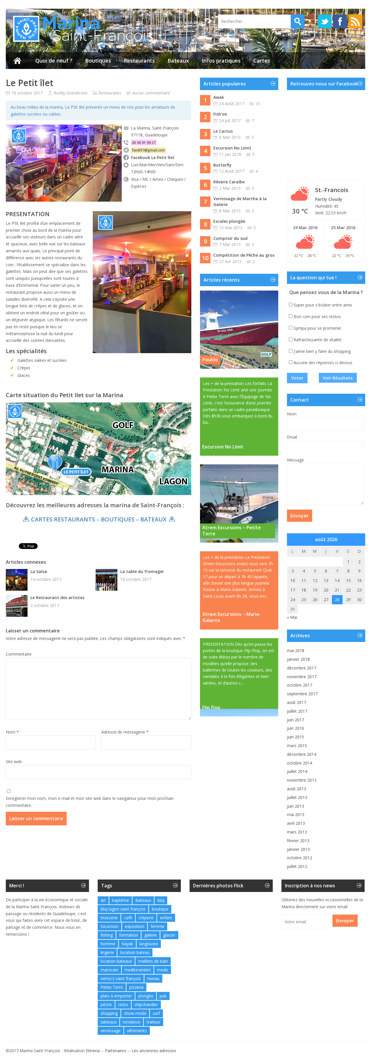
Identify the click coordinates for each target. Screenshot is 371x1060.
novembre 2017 (302, 676)
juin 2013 (295, 806)
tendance (131, 1022)
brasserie (109, 917)
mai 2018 (295, 650)
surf (156, 1013)
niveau (153, 978)
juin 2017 (295, 720)
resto (123, 1004)
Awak (218, 97)
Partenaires (115, 1050)
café (128, 917)
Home (17, 60)
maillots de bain (153, 961)
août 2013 (296, 788)
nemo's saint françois (121, 978)
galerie (150, 935)
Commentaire (19, 654)
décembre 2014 (301, 754)
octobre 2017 (299, 685)
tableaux (109, 1022)
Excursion (110, 926)
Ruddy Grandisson (71, 93)
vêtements (137, 1030)
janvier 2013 (298, 849)
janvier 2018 (298, 659)
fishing (107, 935)
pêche (106, 1004)
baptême (120, 900)
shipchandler (146, 1004)
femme (157, 926)
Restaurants (139, 60)
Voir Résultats (338, 378)
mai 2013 (295, 814)
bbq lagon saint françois (123, 909)
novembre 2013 (302, 780)
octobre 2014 (299, 763)
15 (257, 103)
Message (295, 460)
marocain (109, 970)
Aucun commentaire (151, 93)
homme (108, 943)
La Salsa (38, 571)
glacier (169, 935)
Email (292, 437)
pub (163, 996)
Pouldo (210, 360)
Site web (14, 761)
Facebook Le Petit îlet (152, 157)
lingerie (107, 952)
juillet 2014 (297, 771)
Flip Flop (211, 707)
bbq (160, 900)
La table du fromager (142, 571)
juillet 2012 (297, 866)
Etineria (93, 1050)
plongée (145, 996)
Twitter (325, 21)
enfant (166, 917)
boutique (160, 909)
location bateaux (116, 961)
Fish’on (220, 114)
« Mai (292, 617)
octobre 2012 (299, 857)
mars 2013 (297, 832)
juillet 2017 (297, 711)
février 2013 (298, 840)
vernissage (111, 1030)
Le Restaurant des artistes (57, 597)
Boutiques (98, 60)
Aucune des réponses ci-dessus (323, 362)
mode (162, 970)
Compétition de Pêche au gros (243, 255)
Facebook (340, 21)
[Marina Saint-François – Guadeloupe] (80, 42)
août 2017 (296, 702)
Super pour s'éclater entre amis (323, 305)
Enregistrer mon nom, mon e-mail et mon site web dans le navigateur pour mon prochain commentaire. (90, 802)
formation (128, 935)
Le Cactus (223, 131)
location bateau (135, 952)
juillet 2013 (297, 797)
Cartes (261, 60)
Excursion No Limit (232, 148)
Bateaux (178, 60)
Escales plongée (229, 221)
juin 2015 (295, 737)
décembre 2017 (301, 668)
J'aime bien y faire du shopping (322, 351)
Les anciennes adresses (154, 1050)
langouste (148, 943)
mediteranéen (138, 970)
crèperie (146, 917)
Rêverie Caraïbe (229, 182)
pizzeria (136, 987)
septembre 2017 (302, 693)
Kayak (127, 943)
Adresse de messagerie (125, 732)
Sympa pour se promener (317, 328)
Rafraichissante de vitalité (317, 339)
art (103, 900)
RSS (355, 21)
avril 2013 (296, 823)
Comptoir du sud (230, 238)
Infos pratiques (221, 60)
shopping (109, 1013)
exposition (134, 926)
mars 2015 (297, 745)
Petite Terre (112, 987)
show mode (135, 1013)
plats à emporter (116, 996)
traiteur (153, 1022)
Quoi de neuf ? (53, 60)
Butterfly (222, 165)
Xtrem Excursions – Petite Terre (231, 530)
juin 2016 (295, 728)
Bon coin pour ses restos (317, 316)
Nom (12, 732)
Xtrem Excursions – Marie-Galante (231, 617)
